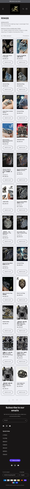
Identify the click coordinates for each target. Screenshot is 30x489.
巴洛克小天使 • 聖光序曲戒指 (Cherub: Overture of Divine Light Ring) (22, 354)
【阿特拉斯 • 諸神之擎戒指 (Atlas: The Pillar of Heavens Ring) (7, 385)
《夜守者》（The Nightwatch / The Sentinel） (7, 233)
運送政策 (5, 448)
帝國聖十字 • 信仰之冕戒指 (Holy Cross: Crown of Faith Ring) (8, 353)
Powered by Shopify (20, 485)
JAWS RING (5, 201)
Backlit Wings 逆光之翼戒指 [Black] (8, 264)
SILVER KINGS (12, 485)
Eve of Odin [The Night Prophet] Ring (22, 232)
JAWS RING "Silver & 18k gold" (7, 56)
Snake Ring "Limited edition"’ (8, 112)
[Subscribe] (25, 420)
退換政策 (5, 454)
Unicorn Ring (6, 84)
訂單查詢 (5, 435)
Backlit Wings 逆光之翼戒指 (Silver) (22, 202)
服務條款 (5, 451)
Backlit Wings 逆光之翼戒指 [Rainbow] (22, 170)
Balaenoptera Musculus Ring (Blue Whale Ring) (8, 141)
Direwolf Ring (20, 111)
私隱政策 (5, 444)
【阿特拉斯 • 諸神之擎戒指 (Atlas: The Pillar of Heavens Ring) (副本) (22, 323)
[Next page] (21, 400)
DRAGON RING (20, 139)
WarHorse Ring (20, 84)
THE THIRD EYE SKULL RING (21, 384)
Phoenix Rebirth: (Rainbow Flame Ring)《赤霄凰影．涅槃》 (7, 171)
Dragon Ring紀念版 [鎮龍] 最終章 (21, 56)
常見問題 (5, 438)
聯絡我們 (5, 441)
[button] (3, 9)
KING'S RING (6, 321)
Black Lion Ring (21, 293)
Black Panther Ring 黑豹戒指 (7, 294)
